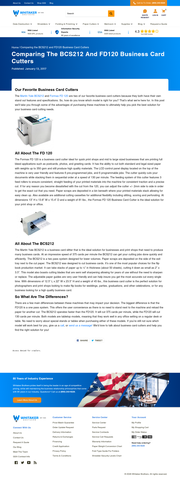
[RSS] (35, 462)
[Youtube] (29, 462)
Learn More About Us (27, 400)
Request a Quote (21, 442)
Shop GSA (41, 3)
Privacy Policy (59, 451)
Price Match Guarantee (63, 422)
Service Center (99, 422)
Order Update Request (63, 427)
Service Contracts (100, 432)
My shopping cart (140, 427)
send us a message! (81, 325)
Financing (57, 441)
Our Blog (17, 447)
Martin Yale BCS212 (32, 95)
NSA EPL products (35, 34)
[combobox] (90, 13)
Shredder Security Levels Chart (106, 455)
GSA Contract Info (21, 456)
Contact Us (28, 3)
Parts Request (98, 427)
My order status (139, 432)
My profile (136, 422)
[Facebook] (16, 462)
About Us (17, 3)
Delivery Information (62, 432)
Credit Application (61, 446)
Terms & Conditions (62, 455)
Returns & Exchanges (63, 437)
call (62, 325)
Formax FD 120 (59, 95)
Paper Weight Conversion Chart (107, 446)
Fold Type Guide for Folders (105, 451)
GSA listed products (112, 34)
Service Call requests (102, 437)
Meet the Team (20, 452)
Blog (51, 3)
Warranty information (101, 441)
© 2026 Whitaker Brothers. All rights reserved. (146, 474)
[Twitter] (22, 462)
